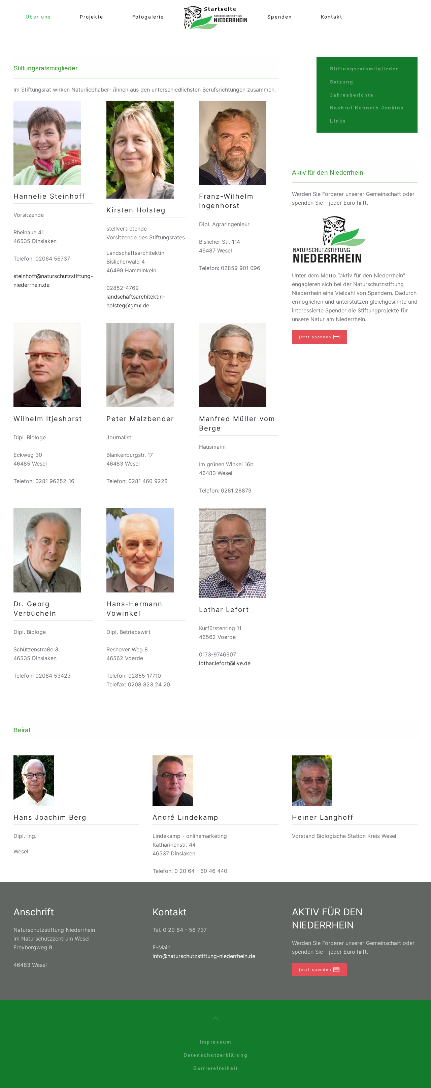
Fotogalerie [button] (148, 17)
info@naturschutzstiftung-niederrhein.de (204, 956)
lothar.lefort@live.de (225, 663)
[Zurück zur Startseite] (216, 17)
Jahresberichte (352, 95)
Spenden (279, 17)
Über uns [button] (38, 17)
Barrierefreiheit (215, 1068)
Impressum (215, 1042)
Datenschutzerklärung (216, 1055)
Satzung (342, 81)
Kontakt (331, 17)
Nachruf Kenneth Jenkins (367, 107)
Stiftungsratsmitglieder (364, 68)
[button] (215, 1018)
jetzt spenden (315, 337)
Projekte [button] (91, 17)
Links (338, 121)
